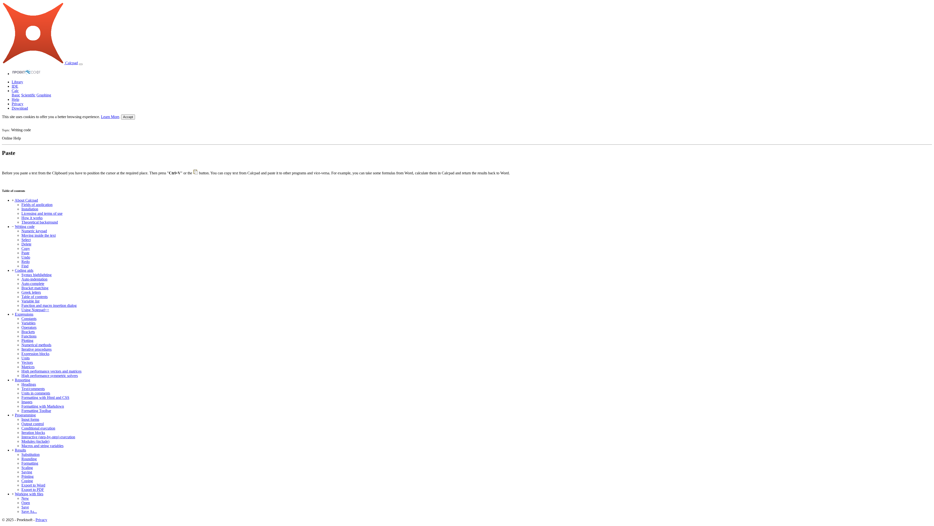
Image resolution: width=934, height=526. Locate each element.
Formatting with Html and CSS (45, 397)
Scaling (27, 468)
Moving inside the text (38, 235)
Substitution (30, 454)
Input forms (30, 419)
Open (25, 503)
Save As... (29, 511)
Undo (25, 257)
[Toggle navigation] (81, 64)
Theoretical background (39, 222)
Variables (28, 323)
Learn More (110, 117)
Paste (25, 253)
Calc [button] (15, 91)
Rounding (29, 459)
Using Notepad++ (35, 310)
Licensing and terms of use (42, 213)
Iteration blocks (33, 433)
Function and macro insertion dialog (49, 305)
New (25, 498)
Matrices (28, 367)
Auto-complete (32, 284)
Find (24, 266)
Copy (25, 248)
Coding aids (24, 270)
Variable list (30, 301)
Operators (28, 327)
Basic (16, 95)
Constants (28, 319)
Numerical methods (36, 345)
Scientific (28, 95)
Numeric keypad (34, 231)
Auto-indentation (34, 279)
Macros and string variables (42, 446)
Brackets (28, 332)
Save (25, 507)
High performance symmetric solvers (49, 376)
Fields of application (37, 205)
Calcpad (71, 63)
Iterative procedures (36, 349)
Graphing (43, 95)
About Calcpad (26, 200)
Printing (27, 476)
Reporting (22, 380)
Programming (25, 415)
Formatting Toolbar (36, 411)
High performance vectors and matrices (51, 371)
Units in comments (35, 393)
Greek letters (31, 292)
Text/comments (33, 389)
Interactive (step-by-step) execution (48, 437)
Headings (28, 384)
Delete (26, 244)
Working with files (29, 494)
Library (17, 82)
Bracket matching (34, 288)
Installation (29, 209)
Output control (32, 424)
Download (20, 108)
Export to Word (33, 485)
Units (25, 358)
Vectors (27, 362)
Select (26, 240)
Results (20, 450)
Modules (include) (35, 441)
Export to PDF (32, 490)
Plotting (27, 340)
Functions (28, 336)
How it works (32, 218)
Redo (25, 262)
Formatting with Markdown (42, 406)
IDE (15, 86)
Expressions (24, 314)
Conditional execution (38, 428)
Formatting (29, 463)
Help (15, 99)
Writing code (25, 227)
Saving (26, 472)
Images (26, 402)
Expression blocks (35, 354)
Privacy (17, 104)
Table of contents (34, 297)
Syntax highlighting (36, 275)
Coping (27, 481)
